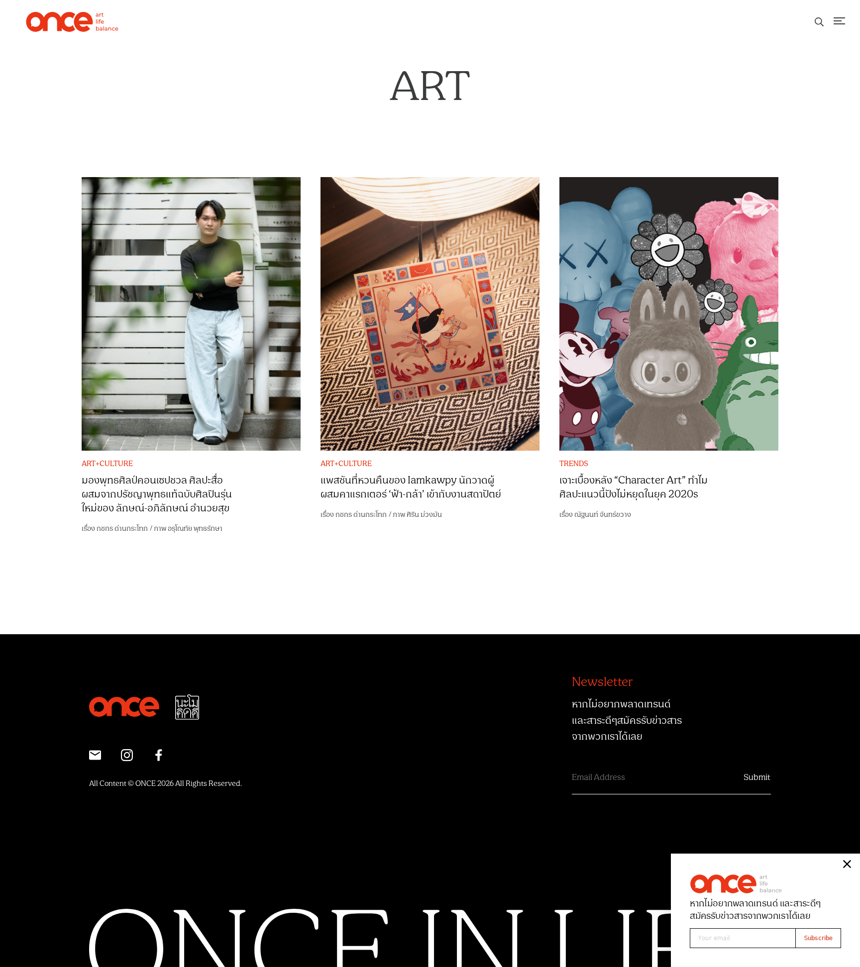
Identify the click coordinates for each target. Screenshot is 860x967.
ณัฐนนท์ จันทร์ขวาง (602, 514)
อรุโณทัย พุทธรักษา (195, 528)
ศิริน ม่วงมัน (424, 514)
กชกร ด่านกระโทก (122, 528)
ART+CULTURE (107, 464)
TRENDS (573, 464)
